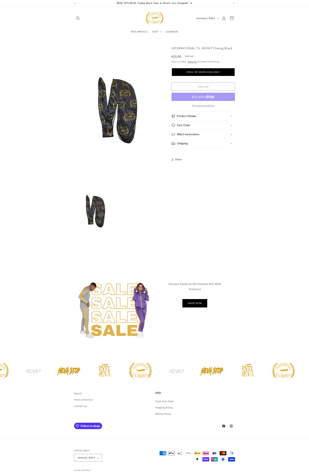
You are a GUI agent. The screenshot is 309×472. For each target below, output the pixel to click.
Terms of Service (83, 399)
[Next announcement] (234, 3)
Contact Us (80, 406)
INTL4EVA (85, 470)
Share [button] (178, 159)
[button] (78, 18)
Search (78, 393)
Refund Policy (163, 413)
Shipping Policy (164, 407)
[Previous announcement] (75, 3)
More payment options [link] (203, 105)
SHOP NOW (195, 303)
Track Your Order (165, 401)
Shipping (192, 61)
